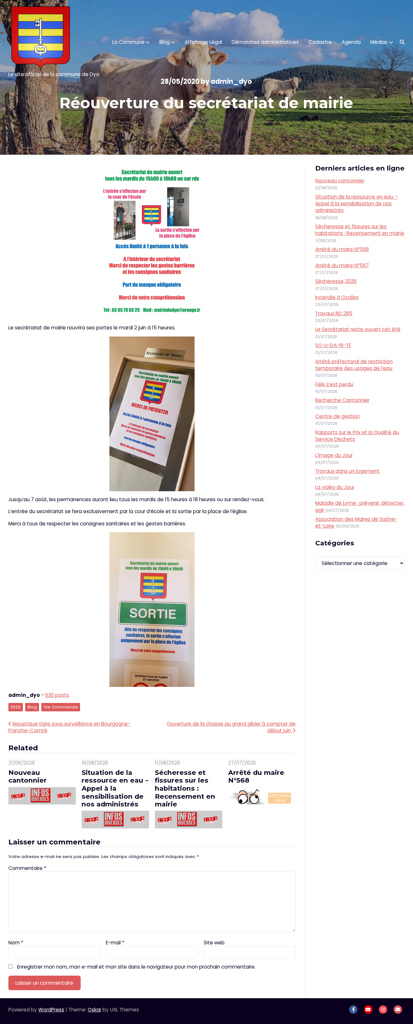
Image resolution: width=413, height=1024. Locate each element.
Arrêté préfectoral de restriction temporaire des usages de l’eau (354, 365)
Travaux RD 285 (333, 313)
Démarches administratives (265, 42)
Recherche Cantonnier (342, 400)
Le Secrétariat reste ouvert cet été (357, 329)
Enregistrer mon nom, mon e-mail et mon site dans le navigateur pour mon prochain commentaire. (136, 966)
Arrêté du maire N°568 (256, 776)
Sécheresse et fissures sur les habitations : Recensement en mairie (185, 788)
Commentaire (27, 868)
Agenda (351, 42)
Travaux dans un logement (347, 471)
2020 (15, 707)
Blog (164, 42)
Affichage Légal (203, 42)
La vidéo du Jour (334, 487)
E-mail (115, 942)
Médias (379, 42)
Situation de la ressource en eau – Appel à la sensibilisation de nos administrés (115, 788)
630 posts (57, 695)
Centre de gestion (337, 416)
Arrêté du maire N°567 (342, 265)
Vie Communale (61, 707)
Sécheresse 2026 (336, 281)
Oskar (94, 1009)
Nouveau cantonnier (27, 776)
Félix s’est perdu (334, 384)
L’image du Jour (334, 455)
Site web (214, 942)
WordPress (51, 1009)
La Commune (128, 42)
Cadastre (320, 42)
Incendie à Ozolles (337, 297)
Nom (15, 942)
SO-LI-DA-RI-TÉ (333, 345)
